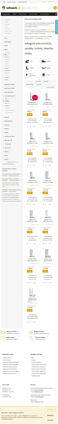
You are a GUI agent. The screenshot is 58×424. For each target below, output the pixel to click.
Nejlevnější (38, 81)
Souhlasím (50, 409)
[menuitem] (6, 14)
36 (27, 165)
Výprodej (7, 29)
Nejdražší (46, 81)
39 (45, 243)
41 (45, 126)
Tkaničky (7, 108)
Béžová (7, 52)
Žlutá (6, 79)
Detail (29, 115)
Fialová (7, 61)
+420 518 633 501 (39, 397)
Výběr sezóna (8, 31)
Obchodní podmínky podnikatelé (11, 364)
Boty (6, 99)
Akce (6, 22)
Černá (7, 57)
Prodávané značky (35, 376)
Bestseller (7, 33)
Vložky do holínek (9, 110)
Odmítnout (50, 415)
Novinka (7, 24)
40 (43, 126)
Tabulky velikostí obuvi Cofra (38, 367)
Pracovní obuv (8, 112)
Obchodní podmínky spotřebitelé (11, 362)
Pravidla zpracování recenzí (9, 373)
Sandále (7, 105)
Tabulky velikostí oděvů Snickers (39, 364)
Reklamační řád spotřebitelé (10, 367)
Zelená (7, 77)
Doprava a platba (11, 2)
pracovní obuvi (46, 38)
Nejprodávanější (30, 84)
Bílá (6, 54)
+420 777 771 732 (39, 402)
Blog (4, 2)
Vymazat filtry (11, 162)
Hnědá (7, 64)
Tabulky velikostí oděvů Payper (38, 373)
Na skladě (7, 19)
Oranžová (7, 70)
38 (30, 126)
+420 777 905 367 (39, 390)
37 (27, 126)
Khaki (6, 66)
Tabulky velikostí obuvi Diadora (38, 369)
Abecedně (39, 84)
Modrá (7, 68)
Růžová (7, 73)
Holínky (7, 101)
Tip (6, 26)
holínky (35, 38)
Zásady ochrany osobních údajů (10, 371)
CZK (44, 2)
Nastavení (50, 420)
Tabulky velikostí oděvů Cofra (38, 371)
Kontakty (33, 360)
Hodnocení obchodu (22, 2)
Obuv (7, 103)
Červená (7, 59)
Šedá (6, 75)
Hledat (35, 8)
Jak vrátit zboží (6, 360)
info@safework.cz (38, 392)
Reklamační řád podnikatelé (10, 369)
